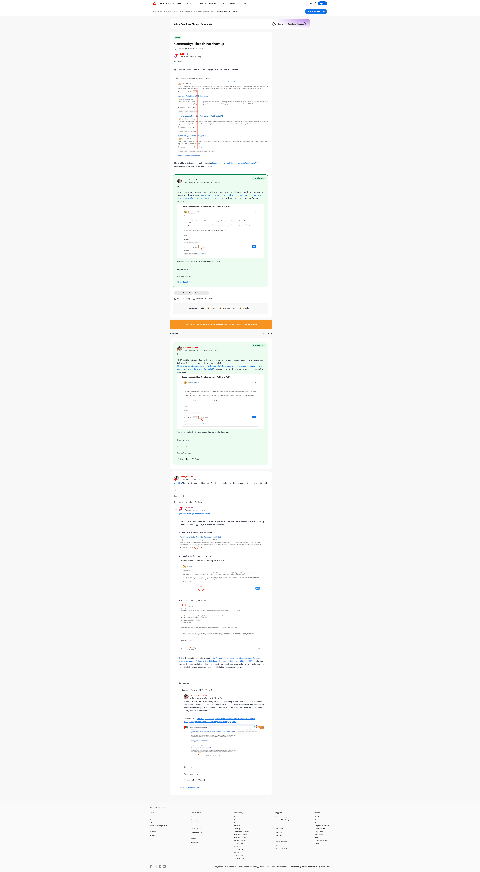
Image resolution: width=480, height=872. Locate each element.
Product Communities (164, 11)
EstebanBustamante (190, 180)
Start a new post (237, 324)
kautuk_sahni (185, 477)
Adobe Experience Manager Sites (203, 11)
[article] (220, 403)
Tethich (183, 54)
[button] (316, 11)
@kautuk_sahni (185, 513)
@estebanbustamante (201, 513)
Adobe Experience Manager (182, 11)
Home (154, 11)
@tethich (178, 483)
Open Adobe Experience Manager (291, 24)
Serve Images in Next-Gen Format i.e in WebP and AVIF (235, 163)
